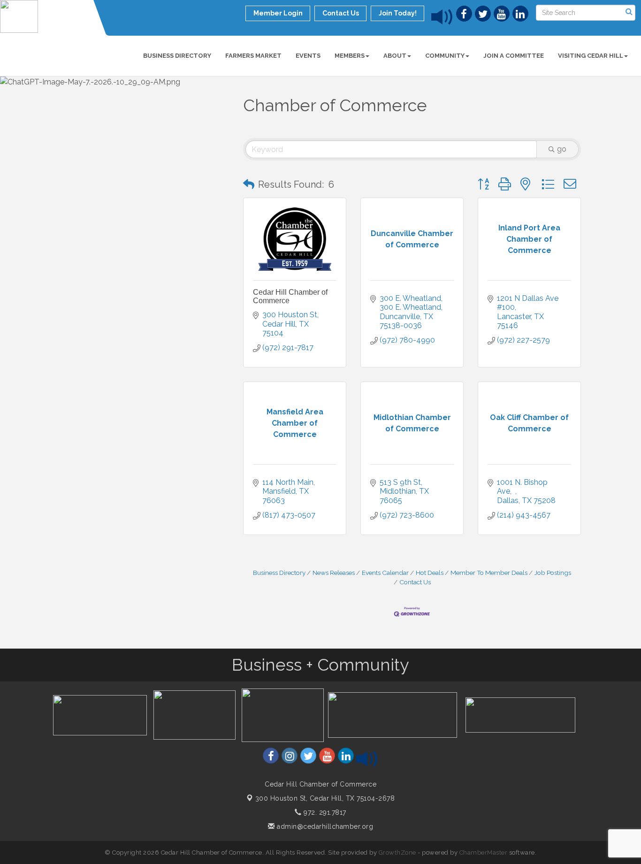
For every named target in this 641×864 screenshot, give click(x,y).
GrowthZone (397, 852)
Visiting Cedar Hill (590, 55)
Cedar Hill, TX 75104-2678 (325, 798)
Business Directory (177, 55)
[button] (248, 184)
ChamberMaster (483, 852)
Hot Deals (429, 572)
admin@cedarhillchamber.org (324, 826)
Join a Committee (513, 55)
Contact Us (415, 582)
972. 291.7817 (324, 812)
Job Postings (552, 572)
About (394, 55)
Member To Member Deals (488, 572)
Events (308, 55)
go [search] (561, 149)
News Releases (334, 572)
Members (350, 55)
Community (445, 55)
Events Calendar (385, 572)
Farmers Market (253, 55)
